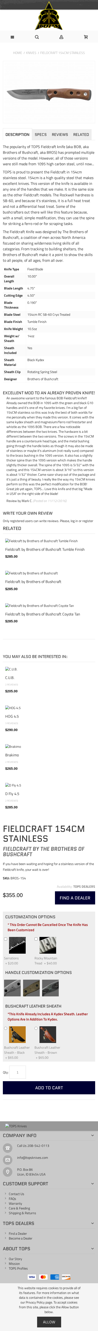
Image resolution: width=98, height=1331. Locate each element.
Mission (14, 1263)
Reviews (60, 134)
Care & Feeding (19, 1208)
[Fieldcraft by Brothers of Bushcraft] (49, 573)
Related (81, 134)
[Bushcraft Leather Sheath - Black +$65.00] (27, 1028)
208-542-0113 (38, 1145)
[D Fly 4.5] (49, 785)
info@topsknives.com (32, 1157)
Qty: (6, 1072)
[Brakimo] (49, 746)
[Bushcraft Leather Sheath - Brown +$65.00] (58, 1028)
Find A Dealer (75, 898)
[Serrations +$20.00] (27, 939)
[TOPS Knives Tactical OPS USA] (49, 15)
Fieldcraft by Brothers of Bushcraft (33, 581)
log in (74, 520)
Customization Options (30, 917)
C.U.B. (9, 677)
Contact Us (16, 1193)
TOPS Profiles (18, 1268)
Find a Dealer (18, 1233)
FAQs (12, 1198)
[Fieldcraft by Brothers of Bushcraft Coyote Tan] (49, 605)
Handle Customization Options (38, 972)
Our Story (15, 1258)
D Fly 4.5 (12, 793)
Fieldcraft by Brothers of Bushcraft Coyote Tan (42, 614)
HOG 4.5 (12, 716)
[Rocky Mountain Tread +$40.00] (58, 939)
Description (17, 134)
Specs (41, 134)
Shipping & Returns (22, 1212)
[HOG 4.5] (49, 708)
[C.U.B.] (49, 669)
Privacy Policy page (39, 1302)
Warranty (15, 1203)
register (87, 520)
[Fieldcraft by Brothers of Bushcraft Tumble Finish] (49, 541)
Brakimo (12, 755)
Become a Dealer (20, 1238)
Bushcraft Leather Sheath (33, 1006)
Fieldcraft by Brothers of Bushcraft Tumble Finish (45, 549)
